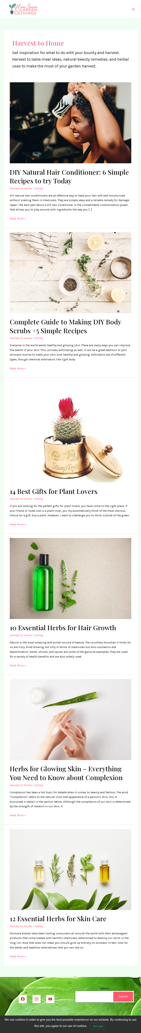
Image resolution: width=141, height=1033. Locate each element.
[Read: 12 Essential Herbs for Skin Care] (70, 869)
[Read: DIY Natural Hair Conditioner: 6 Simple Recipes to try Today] (70, 122)
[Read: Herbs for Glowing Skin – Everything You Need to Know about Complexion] (70, 719)
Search (104, 988)
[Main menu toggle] (133, 9)
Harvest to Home (21, 188)
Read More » (18, 219)
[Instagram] (36, 999)
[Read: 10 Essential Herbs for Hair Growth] (70, 578)
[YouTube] (50, 999)
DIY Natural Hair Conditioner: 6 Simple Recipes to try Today (69, 176)
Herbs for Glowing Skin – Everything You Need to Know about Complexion (66, 773)
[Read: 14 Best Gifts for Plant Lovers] (68, 432)
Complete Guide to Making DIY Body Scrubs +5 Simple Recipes (65, 326)
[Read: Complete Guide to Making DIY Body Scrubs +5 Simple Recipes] (70, 272)
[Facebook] (23, 999)
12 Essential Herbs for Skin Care (58, 918)
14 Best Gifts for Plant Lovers (53, 491)
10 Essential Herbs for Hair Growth (63, 627)
